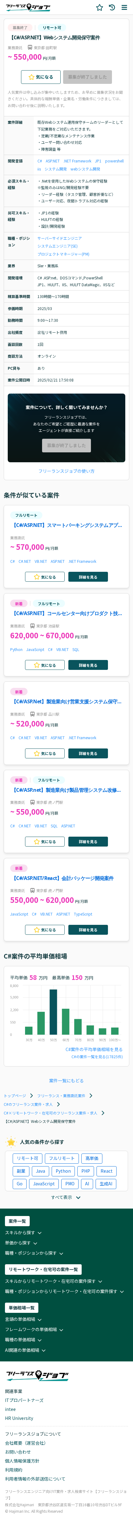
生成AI (106, 1183)
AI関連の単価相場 (22, 1350)
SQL (75, 649)
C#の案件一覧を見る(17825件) (97, 1056)
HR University (19, 1418)
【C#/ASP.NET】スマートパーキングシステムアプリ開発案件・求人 (66, 525)
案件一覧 (17, 1221)
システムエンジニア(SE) (57, 245)
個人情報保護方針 (22, 1461)
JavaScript (35, 649)
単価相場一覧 (22, 1307)
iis (39, 168)
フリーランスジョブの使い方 (66, 471)
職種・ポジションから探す (31, 1253)
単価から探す (18, 1243)
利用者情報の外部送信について (35, 1479)
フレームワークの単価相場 (31, 1329)
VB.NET (41, 561)
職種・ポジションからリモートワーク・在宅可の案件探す (61, 1291)
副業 (21, 1171)
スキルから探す (20, 1232)
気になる (44, 77)
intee (10, 1409)
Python (16, 649)
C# (39, 160)
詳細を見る (88, 577)
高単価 (91, 1158)
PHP (85, 1171)
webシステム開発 (85, 168)
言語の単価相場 (20, 1319)
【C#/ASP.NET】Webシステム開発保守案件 (54, 37)
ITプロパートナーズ (24, 1400)
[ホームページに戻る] (28, 7)
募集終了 (20, 27)
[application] (66, 1015)
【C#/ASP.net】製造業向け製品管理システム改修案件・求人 (66, 790)
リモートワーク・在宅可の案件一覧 (43, 1269)
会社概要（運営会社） (26, 1443)
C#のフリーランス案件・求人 (28, 1104)
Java (40, 1171)
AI (87, 1183)
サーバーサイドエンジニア (59, 238)
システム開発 (56, 168)
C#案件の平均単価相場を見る (94, 1049)
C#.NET (25, 561)
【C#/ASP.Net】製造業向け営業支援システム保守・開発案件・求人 (66, 702)
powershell (114, 160)
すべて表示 (61, 1197)
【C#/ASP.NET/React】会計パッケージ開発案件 (62, 878)
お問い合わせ (18, 1452)
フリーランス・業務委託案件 (61, 1095)
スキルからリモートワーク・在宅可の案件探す (50, 1281)
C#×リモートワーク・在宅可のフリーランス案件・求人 (50, 1112)
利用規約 (13, 1470)
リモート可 (52, 27)
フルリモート (26, 515)
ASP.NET (53, 160)
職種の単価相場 (20, 1339)
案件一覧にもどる (66, 1080)
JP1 (98, 160)
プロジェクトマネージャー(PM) (63, 254)
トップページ (15, 1095)
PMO (70, 1183)
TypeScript (83, 913)
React (107, 1171)
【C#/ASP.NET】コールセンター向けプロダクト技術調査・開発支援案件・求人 (66, 614)
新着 (19, 603)
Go (20, 1183)
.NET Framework (77, 160)
